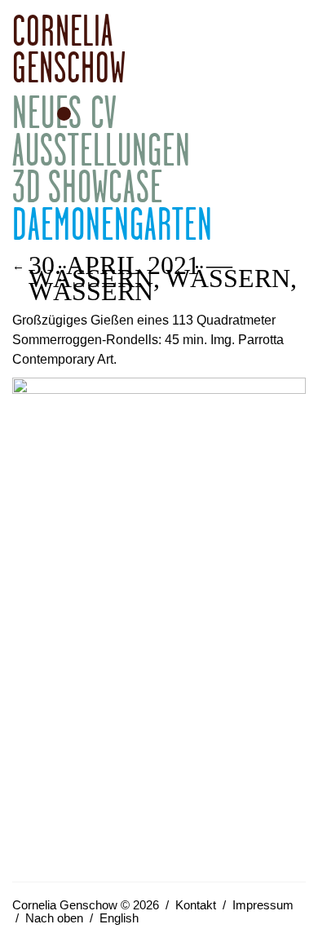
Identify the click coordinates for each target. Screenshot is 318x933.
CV (104, 112)
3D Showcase (87, 186)
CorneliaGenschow (69, 48)
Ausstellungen (101, 149)
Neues (47, 112)
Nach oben (54, 918)
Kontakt (195, 905)
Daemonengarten (112, 224)
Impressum (263, 905)
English (119, 918)
